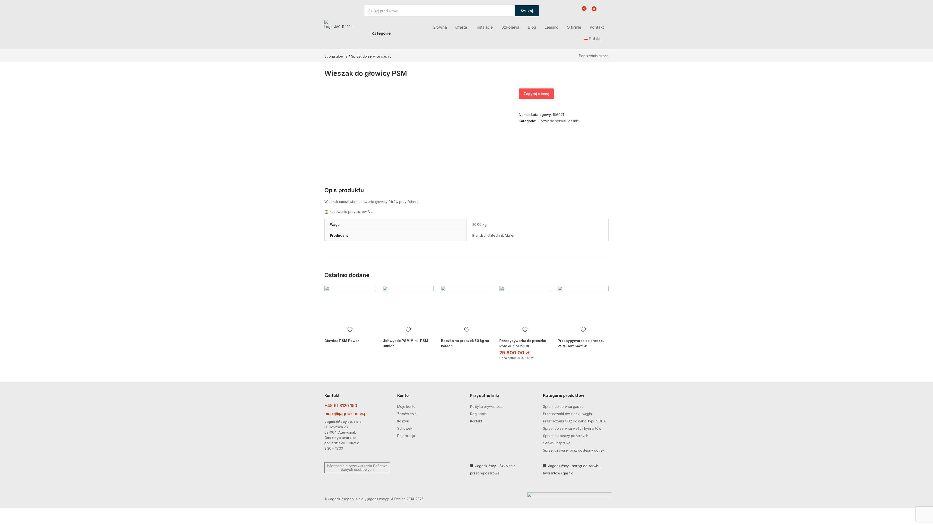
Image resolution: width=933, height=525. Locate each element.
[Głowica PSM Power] (349, 305)
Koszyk (403, 421)
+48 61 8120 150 (340, 405)
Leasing (551, 27)
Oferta (461, 27)
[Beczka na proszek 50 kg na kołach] (466, 305)
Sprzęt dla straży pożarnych (565, 436)
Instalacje (484, 27)
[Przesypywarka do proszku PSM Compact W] (583, 305)
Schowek (404, 428)
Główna (440, 27)
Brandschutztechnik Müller (493, 235)
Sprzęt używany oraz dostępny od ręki (574, 450)
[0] (580, 11)
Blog (532, 27)
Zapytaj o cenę (536, 94)
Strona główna (335, 56)
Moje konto (406, 406)
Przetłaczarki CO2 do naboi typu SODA (574, 421)
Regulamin (478, 414)
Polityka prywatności (486, 406)
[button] (591, 11)
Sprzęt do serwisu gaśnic (371, 56)
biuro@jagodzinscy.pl (346, 413)
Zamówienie (407, 414)
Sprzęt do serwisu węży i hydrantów (572, 428)
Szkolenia (510, 27)
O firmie (574, 27)
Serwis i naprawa (556, 443)
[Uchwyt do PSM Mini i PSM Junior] (408, 305)
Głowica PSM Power (341, 341)
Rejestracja (406, 436)
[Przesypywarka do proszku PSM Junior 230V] (524, 305)
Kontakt (597, 27)
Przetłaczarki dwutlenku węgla (567, 414)
